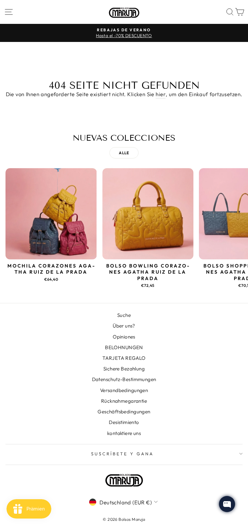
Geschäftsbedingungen (124, 412)
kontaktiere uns (124, 433)
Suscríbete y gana (122, 453)
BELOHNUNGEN (124, 347)
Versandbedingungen (124, 390)
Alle (124, 152)
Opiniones (124, 337)
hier (161, 94)
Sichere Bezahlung (124, 369)
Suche (124, 315)
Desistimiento (124, 422)
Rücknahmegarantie (124, 401)
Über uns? (124, 326)
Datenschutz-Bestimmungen (124, 379)
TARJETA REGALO (124, 358)
